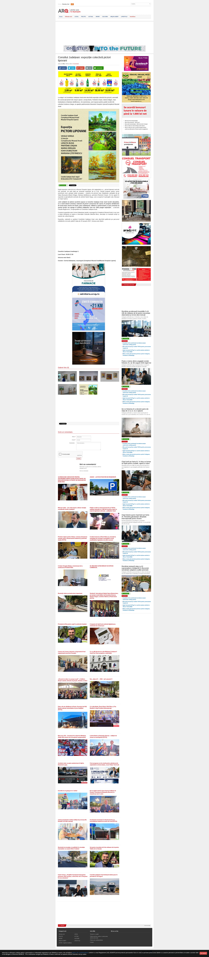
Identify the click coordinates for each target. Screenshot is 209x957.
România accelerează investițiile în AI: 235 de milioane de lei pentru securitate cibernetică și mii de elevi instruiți (136, 313)
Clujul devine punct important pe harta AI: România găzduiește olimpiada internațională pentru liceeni (135, 516)
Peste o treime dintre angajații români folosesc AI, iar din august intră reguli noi (136, 362)
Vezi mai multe (147, 925)
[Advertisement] (104, 33)
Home (60, 16)
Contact (92, 942)
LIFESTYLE (124, 16)
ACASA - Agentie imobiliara (65, 942)
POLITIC (83, 16)
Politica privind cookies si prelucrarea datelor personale (99, 937)
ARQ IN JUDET (114, 16)
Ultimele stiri (68, 16)
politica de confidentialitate (80, 952)
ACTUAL (90, 16)
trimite (78, 458)
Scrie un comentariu (84, 470)
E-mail (73, 440)
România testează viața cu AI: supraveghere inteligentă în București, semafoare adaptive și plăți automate (135, 568)
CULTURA (105, 16)
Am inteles (203, 953)
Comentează (63, 185)
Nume (73, 436)
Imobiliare (132, 16)
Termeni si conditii (94, 934)
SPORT (98, 16)
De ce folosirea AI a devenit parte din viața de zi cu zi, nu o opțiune (135, 410)
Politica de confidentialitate (96, 940)
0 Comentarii (76, 63)
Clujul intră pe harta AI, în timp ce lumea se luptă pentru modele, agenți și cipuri (136, 462)
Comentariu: (72, 442)
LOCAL (77, 16)
